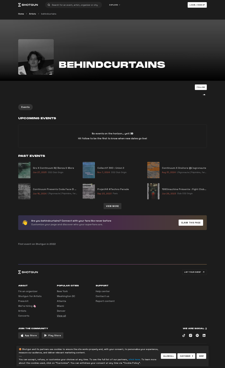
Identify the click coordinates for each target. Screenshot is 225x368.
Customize (185, 356)
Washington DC (66, 296)
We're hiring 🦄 (27, 306)
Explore (113, 5)
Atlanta (61, 301)
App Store (31, 335)
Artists (32, 13)
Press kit (23, 301)
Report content (105, 301)
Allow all (168, 356)
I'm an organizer (28, 291)
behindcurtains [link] (48, 13)
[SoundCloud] (204, 94)
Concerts (23, 315)
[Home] (28, 5)
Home (21, 13)
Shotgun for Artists (29, 296)
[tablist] (112, 107)
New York (62, 291)
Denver (61, 310)
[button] (201, 87)
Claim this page (191, 222)
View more (112, 206)
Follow (201, 87)
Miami (60, 306)
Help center (103, 291)
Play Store (54, 335)
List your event (192, 272)
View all (61, 315)
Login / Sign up (197, 5)
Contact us (102, 296)
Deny (201, 356)
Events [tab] (25, 107)
